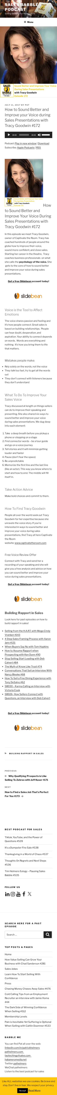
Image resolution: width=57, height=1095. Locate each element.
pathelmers (19, 1063)
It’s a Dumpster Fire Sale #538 (21, 847)
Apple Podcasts (26, 147)
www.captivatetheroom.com (30, 543)
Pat (27, 105)
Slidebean (26, 281)
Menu (30, 22)
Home (8, 954)
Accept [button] (22, 1090)
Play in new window (25, 143)
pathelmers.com (14, 1051)
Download (43, 143)
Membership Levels (16, 1016)
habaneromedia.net (16, 1059)
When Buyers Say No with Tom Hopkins (27, 646)
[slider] (46, 134)
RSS (38, 147)
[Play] (8, 134)
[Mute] (39, 134)
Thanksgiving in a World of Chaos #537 (26, 854)
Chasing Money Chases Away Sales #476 (28, 988)
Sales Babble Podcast (22, 7)
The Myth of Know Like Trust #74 (23, 666)
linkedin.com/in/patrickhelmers (22, 1047)
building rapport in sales (26, 753)
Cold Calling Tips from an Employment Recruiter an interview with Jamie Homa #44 (27, 998)
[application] (28, 135)
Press (8, 983)
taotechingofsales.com (18, 1055)
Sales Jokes (11, 968)
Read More (34, 1090)
